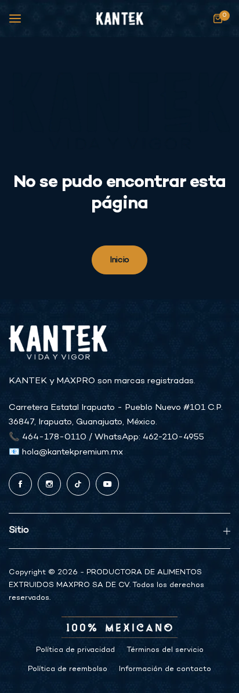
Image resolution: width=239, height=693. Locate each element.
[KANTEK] (119, 18)
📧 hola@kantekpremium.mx (66, 452)
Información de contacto (165, 669)
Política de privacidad (75, 650)
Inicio (119, 260)
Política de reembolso (67, 669)
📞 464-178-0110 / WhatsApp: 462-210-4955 (106, 437)
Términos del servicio (165, 650)
